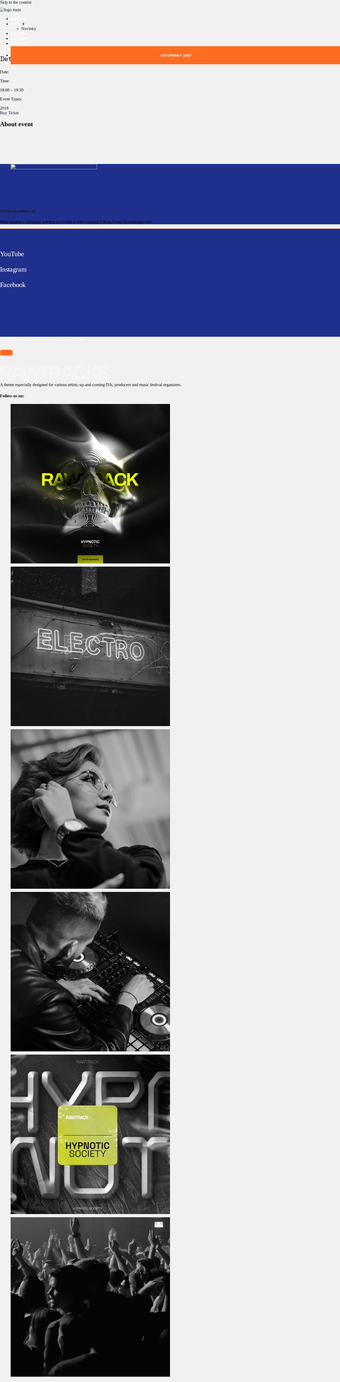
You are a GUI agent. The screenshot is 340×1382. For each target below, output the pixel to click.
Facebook (13, 285)
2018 (4, 108)
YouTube (12, 254)
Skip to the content (15, 2)
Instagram (13, 269)
